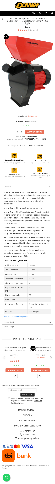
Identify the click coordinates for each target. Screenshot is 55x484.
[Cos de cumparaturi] (46, 13)
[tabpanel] (27, 71)
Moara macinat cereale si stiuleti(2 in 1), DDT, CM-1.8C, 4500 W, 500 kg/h (40, 349)
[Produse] (3, 14)
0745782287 (29, 431)
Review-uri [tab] (9, 327)
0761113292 (29, 434)
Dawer (27, 27)
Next (51, 74)
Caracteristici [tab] (9, 322)
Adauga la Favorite (17, 145)
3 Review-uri (33, 30)
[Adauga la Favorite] (15, 376)
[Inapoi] (2, 19)
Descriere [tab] (7, 186)
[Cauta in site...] (52, 13)
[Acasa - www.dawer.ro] (27, 5)
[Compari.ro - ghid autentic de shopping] (27, 477)
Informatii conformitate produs (16, 316)
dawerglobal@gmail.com (29, 438)
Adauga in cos (34, 132)
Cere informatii (37, 145)
